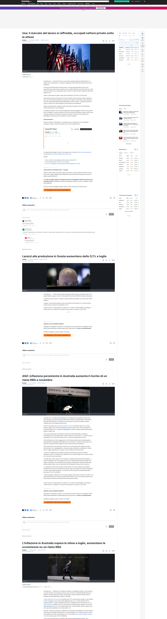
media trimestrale (48, 585)
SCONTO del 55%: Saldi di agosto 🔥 (122, 1)
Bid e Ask (48, 144)
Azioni (133, 14)
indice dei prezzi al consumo (52, 580)
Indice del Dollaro (122, 39)
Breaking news (40, 5)
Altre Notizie (128, 125)
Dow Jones (121, 37)
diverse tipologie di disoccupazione (61, 135)
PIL (75, 141)
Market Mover (122, 130)
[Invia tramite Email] (47, 179)
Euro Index (121, 41)
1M (50, 117)
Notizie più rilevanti (33, 5)
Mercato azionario (56, 5)
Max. (60, 117)
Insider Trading (96, 5)
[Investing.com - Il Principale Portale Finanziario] (27, 1)
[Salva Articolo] (106, 22)
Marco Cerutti (28, 201)
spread (77, 144)
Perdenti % (132, 134)
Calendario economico (72, 3)
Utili (109, 5)
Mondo (84, 5)
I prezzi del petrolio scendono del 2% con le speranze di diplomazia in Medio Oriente (130, 119)
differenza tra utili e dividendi (61, 143)
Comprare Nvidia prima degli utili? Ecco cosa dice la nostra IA (131, 99)
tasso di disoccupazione (84, 133)
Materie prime (49, 5)
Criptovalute (80, 5)
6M (52, 117)
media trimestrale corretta (65, 407)
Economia (75, 5)
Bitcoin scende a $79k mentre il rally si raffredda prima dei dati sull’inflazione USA (130, 112)
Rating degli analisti (104, 5)
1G (46, 117)
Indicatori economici (64, 5)
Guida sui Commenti (26, 198)
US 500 (120, 34)
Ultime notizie (25, 5)
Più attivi (120, 134)
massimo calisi (28, 210)
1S (48, 117)
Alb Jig (28, 218)
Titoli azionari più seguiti (125, 176)
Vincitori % (126, 134)
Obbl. (130, 14)
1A (55, 117)
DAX (120, 30)
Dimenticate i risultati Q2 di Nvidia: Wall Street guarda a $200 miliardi (130, 93)
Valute (45, 5)
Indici (120, 14)
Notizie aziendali (90, 5)
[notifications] (142, 1)
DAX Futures (121, 32)
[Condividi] (103, 22)
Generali (70, 5)
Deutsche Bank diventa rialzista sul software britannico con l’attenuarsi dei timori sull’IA (130, 105)
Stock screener (81, 3)
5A (57, 117)
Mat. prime (125, 14)
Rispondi (25, 206)
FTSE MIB (121, 28)
